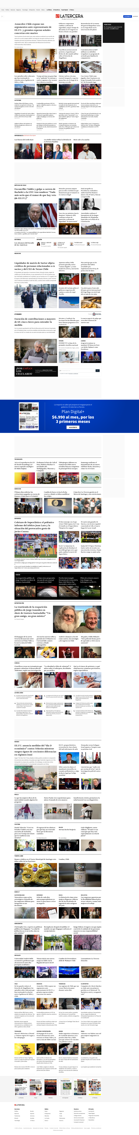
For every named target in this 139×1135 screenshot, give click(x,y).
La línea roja (94, 242)
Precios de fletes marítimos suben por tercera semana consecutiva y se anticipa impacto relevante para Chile (91, 105)
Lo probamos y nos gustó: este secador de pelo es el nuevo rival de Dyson (90, 1059)
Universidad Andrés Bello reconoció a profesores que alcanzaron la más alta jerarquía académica (24, 962)
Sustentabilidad (19, 895)
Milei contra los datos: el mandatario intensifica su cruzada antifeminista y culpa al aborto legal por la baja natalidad (69, 771)
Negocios (18, 10)
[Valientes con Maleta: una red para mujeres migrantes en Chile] (91, 1049)
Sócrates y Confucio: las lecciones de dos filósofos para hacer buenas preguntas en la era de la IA (69, 321)
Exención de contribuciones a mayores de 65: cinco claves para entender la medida (34, 322)
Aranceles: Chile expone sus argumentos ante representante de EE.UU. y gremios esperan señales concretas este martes (32, 28)
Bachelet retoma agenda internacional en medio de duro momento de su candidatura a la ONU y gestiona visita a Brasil (69, 106)
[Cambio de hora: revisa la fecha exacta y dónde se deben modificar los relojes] (58, 506)
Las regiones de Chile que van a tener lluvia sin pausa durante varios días (55, 696)
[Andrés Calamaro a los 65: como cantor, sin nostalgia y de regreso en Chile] (69, 652)
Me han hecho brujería (67, 830)
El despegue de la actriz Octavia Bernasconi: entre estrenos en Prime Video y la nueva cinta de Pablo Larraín (24, 641)
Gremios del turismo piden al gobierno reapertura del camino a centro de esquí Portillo (68, 291)
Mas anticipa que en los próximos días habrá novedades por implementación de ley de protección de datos (89, 267)
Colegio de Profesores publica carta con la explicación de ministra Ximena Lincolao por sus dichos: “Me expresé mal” (84, 705)
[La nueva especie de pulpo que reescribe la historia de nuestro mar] (91, 332)
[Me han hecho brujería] (69, 845)
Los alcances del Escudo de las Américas (24, 244)
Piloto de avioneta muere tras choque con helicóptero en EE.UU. (89, 580)
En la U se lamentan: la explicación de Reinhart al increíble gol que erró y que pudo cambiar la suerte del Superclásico (68, 550)
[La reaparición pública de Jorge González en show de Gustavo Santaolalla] (25, 591)
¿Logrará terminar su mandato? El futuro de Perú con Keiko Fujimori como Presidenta (90, 346)
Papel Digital (64, 10)
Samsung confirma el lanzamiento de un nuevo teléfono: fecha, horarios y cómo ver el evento (90, 466)
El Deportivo (32, 10)
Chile (16, 984)
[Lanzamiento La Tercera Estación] (91, 972)
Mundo (38, 10)
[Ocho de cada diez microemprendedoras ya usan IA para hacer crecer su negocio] (47, 913)
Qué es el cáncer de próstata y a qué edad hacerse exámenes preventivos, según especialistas (87, 668)
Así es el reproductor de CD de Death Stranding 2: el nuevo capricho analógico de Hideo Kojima (24, 466)
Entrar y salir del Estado (46, 243)
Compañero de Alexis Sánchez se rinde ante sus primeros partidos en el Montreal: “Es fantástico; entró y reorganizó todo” (91, 990)
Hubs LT (17, 892)
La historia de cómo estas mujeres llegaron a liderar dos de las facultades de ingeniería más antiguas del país (68, 901)
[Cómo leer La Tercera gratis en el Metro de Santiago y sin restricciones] (87, 506)
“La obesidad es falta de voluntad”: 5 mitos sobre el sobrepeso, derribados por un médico (57, 668)
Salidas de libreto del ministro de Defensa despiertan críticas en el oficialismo (23, 125)
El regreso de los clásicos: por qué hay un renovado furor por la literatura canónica (46, 831)
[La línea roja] (88, 244)
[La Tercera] (21, 1095)
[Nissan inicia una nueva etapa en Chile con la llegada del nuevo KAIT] (47, 972)
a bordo (83, 341)
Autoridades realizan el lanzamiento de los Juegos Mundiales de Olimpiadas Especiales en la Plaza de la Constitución (90, 217)
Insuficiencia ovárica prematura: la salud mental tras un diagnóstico (87, 799)
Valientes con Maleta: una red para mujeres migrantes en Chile (91, 1035)
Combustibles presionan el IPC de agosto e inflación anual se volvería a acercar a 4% (46, 105)
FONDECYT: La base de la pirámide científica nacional (68, 344)
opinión (61, 341)
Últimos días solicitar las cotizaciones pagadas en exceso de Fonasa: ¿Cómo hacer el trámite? (27, 494)
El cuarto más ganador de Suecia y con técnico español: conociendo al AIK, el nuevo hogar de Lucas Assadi (91, 525)
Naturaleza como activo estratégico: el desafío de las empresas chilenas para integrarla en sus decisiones (24, 901)
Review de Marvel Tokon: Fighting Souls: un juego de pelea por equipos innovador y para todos (24, 1059)
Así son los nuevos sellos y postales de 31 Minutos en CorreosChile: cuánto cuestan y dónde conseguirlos (46, 641)
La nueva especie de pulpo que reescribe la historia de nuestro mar (91, 320)
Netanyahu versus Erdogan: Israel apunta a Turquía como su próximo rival (91, 747)
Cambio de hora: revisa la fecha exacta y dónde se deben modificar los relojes (57, 494)
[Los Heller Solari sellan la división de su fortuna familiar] (58, 151)
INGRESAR (135, 16)
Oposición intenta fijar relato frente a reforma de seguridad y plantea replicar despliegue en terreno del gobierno (47, 116)
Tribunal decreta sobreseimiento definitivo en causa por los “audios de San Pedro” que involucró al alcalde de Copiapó (25, 705)
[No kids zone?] (71, 244)
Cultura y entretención (44, 1031)
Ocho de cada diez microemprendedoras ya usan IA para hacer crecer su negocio (46, 900)
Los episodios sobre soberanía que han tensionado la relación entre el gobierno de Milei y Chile (24, 79)
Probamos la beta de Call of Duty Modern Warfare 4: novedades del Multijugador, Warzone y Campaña (47, 467)
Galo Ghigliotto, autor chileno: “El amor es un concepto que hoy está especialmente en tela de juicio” (90, 832)
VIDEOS (18, 575)
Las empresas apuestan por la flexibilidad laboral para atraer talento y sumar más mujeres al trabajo (91, 900)
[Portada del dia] (29, 429)
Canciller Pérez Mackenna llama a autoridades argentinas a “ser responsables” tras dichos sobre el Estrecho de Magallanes (24, 713)
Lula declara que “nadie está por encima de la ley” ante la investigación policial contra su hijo (90, 770)
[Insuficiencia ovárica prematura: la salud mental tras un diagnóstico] (87, 811)
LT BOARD (18, 314)
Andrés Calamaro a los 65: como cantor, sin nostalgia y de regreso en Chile (68, 639)
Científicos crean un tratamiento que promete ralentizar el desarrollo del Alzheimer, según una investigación (28, 668)
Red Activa (84, 895)
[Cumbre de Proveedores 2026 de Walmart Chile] (69, 972)
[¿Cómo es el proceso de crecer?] (55, 244)
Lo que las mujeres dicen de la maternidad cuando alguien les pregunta (26, 800)
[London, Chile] (80, 875)
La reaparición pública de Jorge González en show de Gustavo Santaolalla (25, 580)
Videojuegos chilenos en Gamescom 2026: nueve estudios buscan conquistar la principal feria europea (69, 466)
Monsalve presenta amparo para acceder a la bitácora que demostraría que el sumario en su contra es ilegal (69, 192)
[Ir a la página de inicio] (69, 16)
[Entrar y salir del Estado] (38, 244)
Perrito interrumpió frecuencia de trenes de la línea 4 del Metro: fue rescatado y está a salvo (68, 581)
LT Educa (72, 10)
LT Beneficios (56, 10)
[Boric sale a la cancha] (87, 151)
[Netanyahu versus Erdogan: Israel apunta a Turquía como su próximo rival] (91, 758)
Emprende (40, 895)
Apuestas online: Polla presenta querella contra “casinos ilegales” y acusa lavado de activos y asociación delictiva (69, 267)
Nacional (13, 10)
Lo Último (49, 10)
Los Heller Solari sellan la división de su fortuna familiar (57, 141)
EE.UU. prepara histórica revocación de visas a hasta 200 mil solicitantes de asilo (68, 747)
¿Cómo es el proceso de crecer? (61, 244)
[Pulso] (35, 1095)
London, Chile (64, 859)
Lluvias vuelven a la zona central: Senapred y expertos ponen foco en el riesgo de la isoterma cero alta (68, 79)
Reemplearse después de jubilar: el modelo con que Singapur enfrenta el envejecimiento (57, 929)
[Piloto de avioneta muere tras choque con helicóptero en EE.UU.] (90, 591)
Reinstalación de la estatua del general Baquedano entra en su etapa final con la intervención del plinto (90, 26)
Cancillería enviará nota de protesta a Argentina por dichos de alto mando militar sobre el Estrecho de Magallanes (68, 54)
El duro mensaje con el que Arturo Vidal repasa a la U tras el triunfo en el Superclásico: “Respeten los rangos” (69, 525)
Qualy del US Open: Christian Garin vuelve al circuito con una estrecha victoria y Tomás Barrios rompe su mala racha (91, 549)
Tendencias (62, 984)
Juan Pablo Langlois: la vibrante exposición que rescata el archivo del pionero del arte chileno (47, 1068)
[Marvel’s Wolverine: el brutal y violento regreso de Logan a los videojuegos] (24, 1049)
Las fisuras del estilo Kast (23, 140)
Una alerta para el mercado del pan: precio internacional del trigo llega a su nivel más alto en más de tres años (91, 291)
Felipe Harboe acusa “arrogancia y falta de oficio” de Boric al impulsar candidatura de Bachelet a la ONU (90, 125)
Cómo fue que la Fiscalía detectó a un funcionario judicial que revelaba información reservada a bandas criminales (91, 116)
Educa (60, 895)
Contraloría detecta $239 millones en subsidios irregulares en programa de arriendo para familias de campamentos (90, 54)
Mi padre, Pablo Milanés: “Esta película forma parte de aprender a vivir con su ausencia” (90, 640)
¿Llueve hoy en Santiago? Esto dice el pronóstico (69, 1022)
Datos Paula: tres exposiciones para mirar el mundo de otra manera (57, 799)
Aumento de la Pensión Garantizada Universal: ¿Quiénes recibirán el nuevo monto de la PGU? (25, 697)
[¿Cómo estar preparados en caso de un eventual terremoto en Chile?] (47, 591)
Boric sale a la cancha (81, 140)
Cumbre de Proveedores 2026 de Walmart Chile (67, 960)
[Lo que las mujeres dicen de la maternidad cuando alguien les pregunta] (28, 811)
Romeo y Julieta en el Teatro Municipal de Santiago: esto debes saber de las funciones (35, 860)
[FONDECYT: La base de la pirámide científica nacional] (69, 357)
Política (7, 10)
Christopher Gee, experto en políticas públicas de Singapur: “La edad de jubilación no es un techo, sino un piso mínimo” (28, 930)
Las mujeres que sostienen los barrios (91, 1067)
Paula (82, 1031)
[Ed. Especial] (65, 1095)
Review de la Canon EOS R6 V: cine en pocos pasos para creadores (24, 1067)
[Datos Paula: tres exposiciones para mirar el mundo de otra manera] (58, 811)
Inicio (2, 10)
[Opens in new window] (50, 1095)
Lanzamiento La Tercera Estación (90, 960)
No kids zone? (78, 242)
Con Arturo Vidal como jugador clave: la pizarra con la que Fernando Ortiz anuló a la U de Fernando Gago (91, 79)
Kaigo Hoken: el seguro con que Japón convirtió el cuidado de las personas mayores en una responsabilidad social (87, 930)
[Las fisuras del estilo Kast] (28, 151)
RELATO (61, 827)
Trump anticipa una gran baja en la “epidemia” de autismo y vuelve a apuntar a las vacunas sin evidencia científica (47, 79)
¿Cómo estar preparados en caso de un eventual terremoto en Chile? (46, 580)
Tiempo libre (18, 856)
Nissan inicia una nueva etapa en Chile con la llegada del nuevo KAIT (45, 961)
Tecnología (25, 10)
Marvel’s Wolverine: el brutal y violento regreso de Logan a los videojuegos (24, 1035)
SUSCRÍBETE (73, 427)
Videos (43, 10)
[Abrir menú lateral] (2, 16)
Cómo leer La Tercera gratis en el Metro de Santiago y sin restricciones (87, 493)
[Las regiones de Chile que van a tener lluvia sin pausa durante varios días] (68, 697)
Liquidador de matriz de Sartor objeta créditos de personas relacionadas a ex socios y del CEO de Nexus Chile (24, 115)
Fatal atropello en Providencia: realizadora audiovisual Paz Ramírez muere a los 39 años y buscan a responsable (90, 193)
